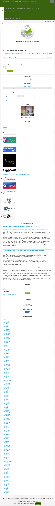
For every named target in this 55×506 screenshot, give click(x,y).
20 (27, 96)
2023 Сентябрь (7, 445)
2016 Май (6, 326)
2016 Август (6, 330)
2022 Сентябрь (7, 429)
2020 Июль (6, 394)
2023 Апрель (7, 438)
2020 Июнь (6, 392)
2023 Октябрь (7, 446)
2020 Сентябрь (7, 396)
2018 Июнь (6, 360)
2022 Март (6, 421)
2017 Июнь (6, 344)
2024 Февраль (7, 452)
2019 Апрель (7, 373)
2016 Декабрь (7, 336)
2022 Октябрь (7, 430)
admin (10, 57)
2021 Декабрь (7, 417)
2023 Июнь (6, 441)
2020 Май (6, 391)
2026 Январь (7, 483)
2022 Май (6, 423)
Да (4, 288)
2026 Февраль (7, 484)
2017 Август (6, 346)
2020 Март (6, 388)
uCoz (15, 503)
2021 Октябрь (7, 414)
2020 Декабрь (7, 400)
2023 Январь (7, 434)
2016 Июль (6, 329)
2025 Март (6, 469)
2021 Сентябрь (7, 412)
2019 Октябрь (7, 381)
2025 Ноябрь (7, 480)
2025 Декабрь (7, 481)
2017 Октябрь (7, 349)
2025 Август (6, 476)
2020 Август (6, 395)
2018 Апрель (7, 357)
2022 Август (6, 427)
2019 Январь (7, 369)
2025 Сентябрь (7, 477)
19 (13, 47)
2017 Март (6, 340)
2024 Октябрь (7, 462)
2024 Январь (7, 450)
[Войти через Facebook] (17, 64)
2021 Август (6, 411)
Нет (5, 289)
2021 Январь (7, 402)
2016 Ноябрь (7, 334)
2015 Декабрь (7, 319)
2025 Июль (6, 475)
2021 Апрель (7, 406)
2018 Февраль (7, 354)
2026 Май (6, 488)
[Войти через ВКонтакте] (14, 64)
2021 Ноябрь (7, 415)
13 (27, 94)
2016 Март (6, 323)
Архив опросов (12, 294)
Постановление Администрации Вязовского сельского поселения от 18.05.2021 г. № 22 (24, 53)
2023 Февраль (7, 435)
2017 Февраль (7, 338)
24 (6, 98)
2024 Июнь (6, 457)
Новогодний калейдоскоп (27, 117)
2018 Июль (6, 361)
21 (34, 96)
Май (11, 47)
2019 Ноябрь (7, 383)
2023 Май (6, 439)
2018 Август (6, 363)
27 (27, 98)
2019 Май (6, 375)
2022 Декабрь (7, 433)
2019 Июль (6, 377)
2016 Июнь (6, 327)
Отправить (9, 70)
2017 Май (6, 342)
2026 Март (6, 485)
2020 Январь (7, 385)
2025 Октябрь (7, 479)
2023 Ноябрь (7, 448)
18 (13, 96)
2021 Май (6, 407)
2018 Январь (7, 353)
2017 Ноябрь (7, 350)
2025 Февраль (7, 468)
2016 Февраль (7, 322)
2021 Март (6, 404)
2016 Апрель (7, 325)
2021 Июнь (6, 408)
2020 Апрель (7, 390)
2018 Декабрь (7, 368)
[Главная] (27, 38)
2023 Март (6, 437)
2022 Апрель (7, 422)
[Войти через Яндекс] (19, 64)
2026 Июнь (6, 489)
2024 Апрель (7, 454)
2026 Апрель (7, 487)
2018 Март (6, 356)
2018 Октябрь (7, 365)
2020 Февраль (7, 387)
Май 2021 (27, 86)
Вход (53, 21)
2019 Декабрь (7, 384)
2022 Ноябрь (7, 431)
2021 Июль (6, 410)
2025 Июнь (6, 473)
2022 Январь (7, 418)
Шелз (32, 503)
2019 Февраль (7, 371)
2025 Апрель (7, 471)
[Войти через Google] (21, 64)
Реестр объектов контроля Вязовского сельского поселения (17, 144)
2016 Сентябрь (7, 331)
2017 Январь (7, 337)
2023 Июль (6, 442)
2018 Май (6, 358)
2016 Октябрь (7, 333)
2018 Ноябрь (7, 367)
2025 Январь (7, 466)
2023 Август (6, 444)
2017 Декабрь (7, 352)
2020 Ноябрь (7, 399)
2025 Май (6, 472)
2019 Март (6, 372)
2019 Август (6, 379)
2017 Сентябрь (7, 348)
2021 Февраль (7, 403)
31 (6, 100)
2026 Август (6, 492)
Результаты (5, 294)
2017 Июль (6, 345)
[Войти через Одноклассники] (24, 64)
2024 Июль (6, 458)
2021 (8, 47)
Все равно (6, 291)
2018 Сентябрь (7, 364)
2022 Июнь (6, 425)
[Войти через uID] (12, 64)
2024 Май (6, 456)
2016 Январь (7, 321)
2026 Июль (6, 491)
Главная (4, 47)
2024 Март (6, 453)
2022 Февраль (7, 419)
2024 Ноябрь (7, 464)
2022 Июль (6, 426)
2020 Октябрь (7, 398)
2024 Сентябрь (7, 461)
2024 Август (6, 460)
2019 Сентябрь (7, 380)
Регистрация (48, 21)
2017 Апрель (7, 341)
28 (34, 98)
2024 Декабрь (7, 465)
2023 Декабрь (7, 449)
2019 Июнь (6, 376)
